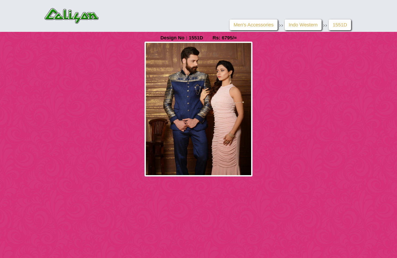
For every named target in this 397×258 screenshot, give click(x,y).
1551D (340, 25)
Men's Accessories (254, 25)
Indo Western (303, 25)
